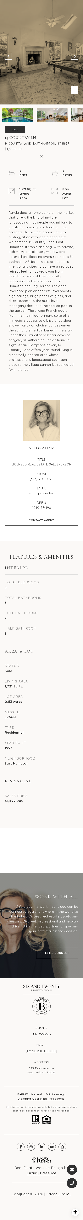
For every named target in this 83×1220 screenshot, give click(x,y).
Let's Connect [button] (57, 953)
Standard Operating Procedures (41, 1098)
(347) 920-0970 (42, 479)
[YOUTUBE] (52, 1147)
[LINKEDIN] (41, 1147)
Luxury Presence (41, 1173)
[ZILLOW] (62, 1147)
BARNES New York (30, 1094)
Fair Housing (55, 1094)
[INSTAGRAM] (31, 1147)
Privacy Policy (58, 1194)
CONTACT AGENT (41, 520)
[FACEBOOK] (21, 1147)
